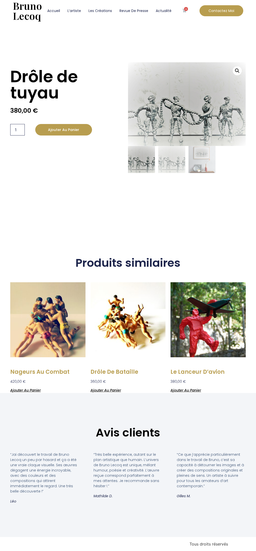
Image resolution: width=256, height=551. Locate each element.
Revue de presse (134, 10)
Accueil (53, 10)
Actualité (164, 10)
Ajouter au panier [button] (25, 390)
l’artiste (74, 10)
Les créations (100, 10)
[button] (237, 70)
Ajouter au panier (63, 129)
